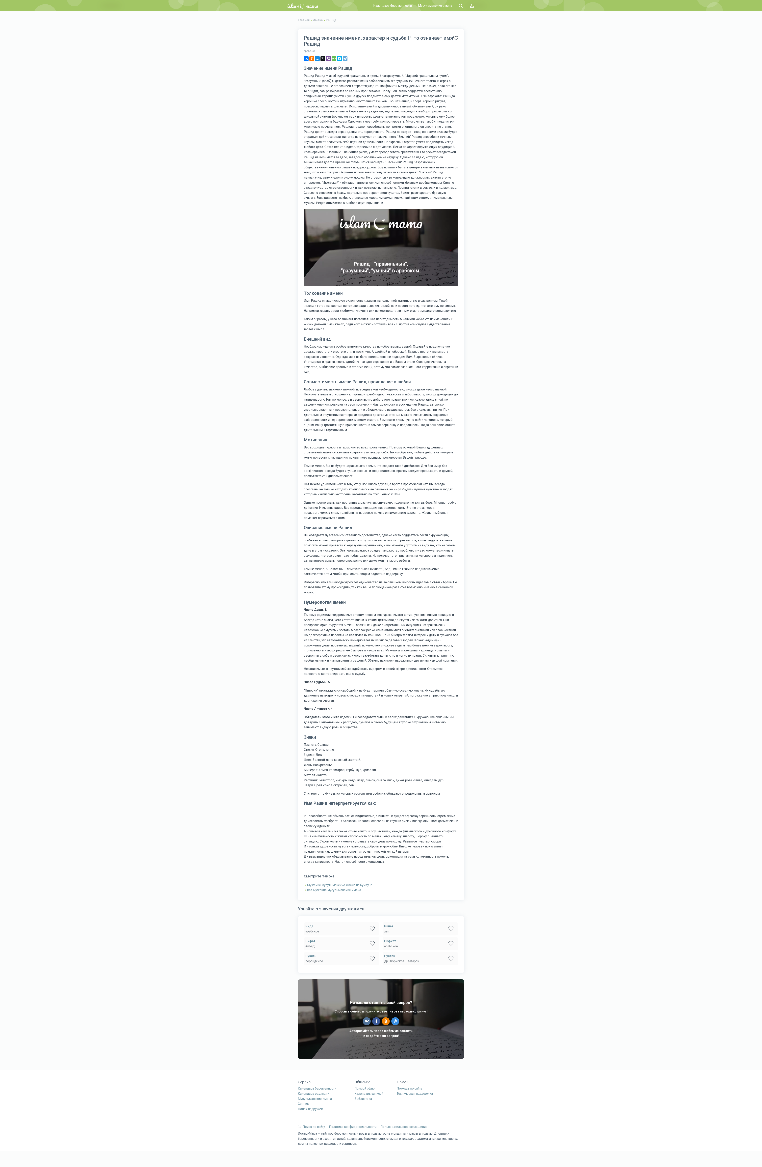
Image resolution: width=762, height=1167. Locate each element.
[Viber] (328, 58)
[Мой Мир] (317, 58)
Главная (304, 20)
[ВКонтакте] (306, 58)
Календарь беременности (392, 6)
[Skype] (339, 58)
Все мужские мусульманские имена (334, 890)
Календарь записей (368, 1094)
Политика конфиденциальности (352, 1127)
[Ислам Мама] (302, 5)
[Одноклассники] (311, 58)
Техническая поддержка (415, 1094)
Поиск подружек (310, 1109)
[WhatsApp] (334, 58)
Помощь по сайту (409, 1088)
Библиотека (363, 1099)
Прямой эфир (364, 1088)
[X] (322, 58)
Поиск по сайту (314, 1127)
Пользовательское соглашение (403, 1127)
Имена (318, 20)
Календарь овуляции (313, 1094)
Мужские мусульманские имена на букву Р (339, 885)
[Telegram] (345, 58)
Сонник (303, 1104)
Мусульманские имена (435, 6)
